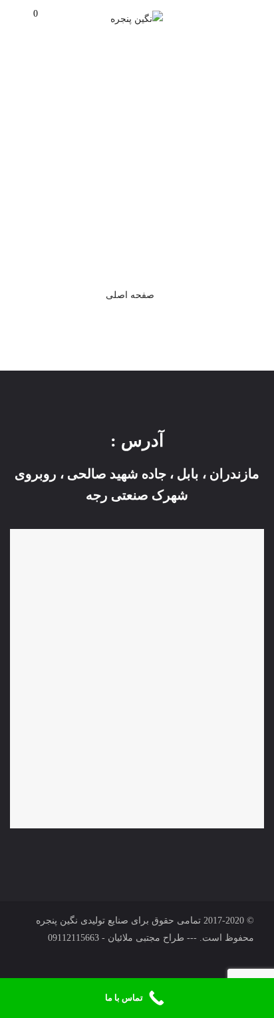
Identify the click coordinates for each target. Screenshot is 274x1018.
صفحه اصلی (130, 295)
